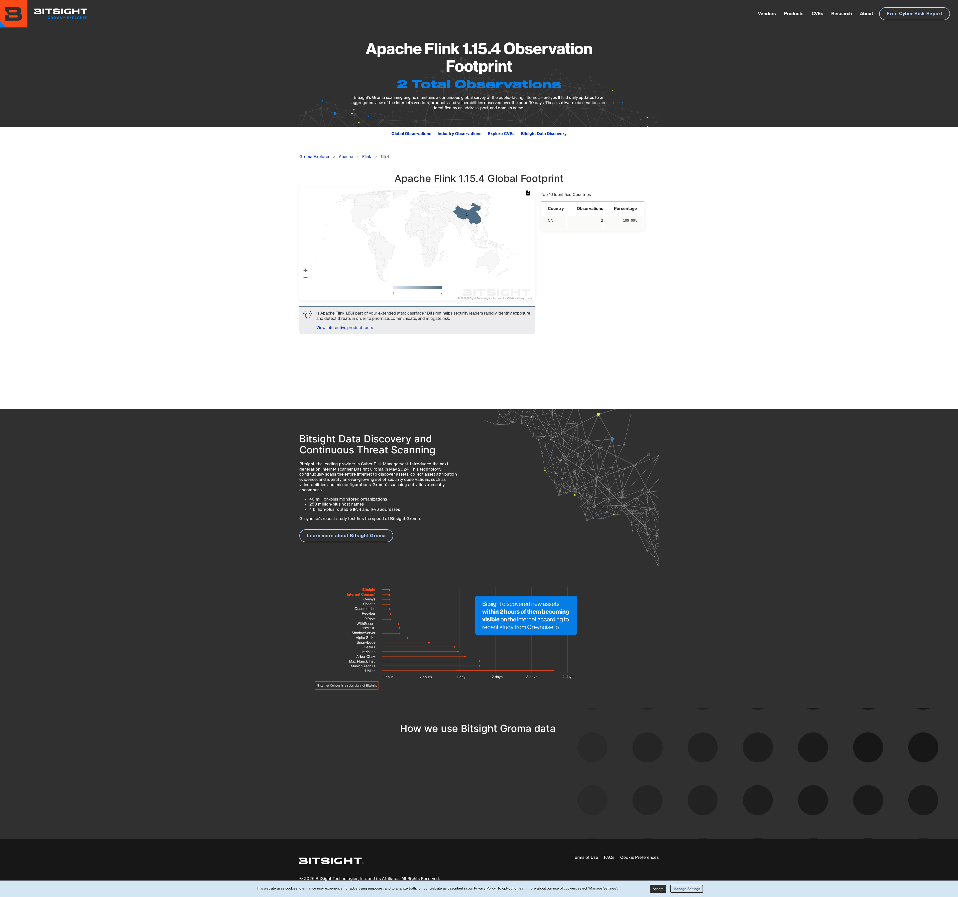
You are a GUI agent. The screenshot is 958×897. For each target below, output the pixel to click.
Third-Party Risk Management (462, 802)
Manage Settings (686, 889)
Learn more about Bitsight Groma (346, 535)
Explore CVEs (501, 133)
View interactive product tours (344, 327)
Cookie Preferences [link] (639, 857)
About (866, 13)
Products (794, 13)
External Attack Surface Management (593, 792)
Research (841, 13)
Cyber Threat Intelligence (457, 811)
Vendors (767, 13)
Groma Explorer (314, 156)
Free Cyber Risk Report (915, 13)
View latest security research (339, 787)
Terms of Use (585, 857)
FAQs (609, 857)
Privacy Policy (484, 888)
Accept (658, 889)
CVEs (817, 13)
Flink (366, 156)
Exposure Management (455, 792)
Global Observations (411, 133)
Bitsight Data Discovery (544, 133)
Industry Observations (459, 133)
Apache (346, 156)
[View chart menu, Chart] (529, 193)
